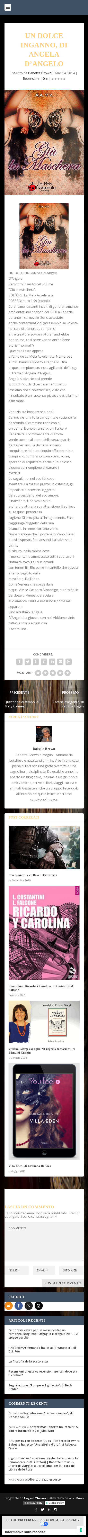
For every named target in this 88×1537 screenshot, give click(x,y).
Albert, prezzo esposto (44, 1479)
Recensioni (31, 78)
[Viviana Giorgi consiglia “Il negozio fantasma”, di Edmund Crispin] (44, 1022)
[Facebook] (19, 1306)
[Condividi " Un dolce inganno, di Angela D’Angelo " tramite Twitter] (28, 662)
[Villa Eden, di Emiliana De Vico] (44, 1111)
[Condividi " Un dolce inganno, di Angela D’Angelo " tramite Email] (60, 662)
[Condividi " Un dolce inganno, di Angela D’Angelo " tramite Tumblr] (36, 662)
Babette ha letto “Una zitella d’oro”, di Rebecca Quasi (43, 1446)
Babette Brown (39, 73)
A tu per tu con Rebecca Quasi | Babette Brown (42, 1441)
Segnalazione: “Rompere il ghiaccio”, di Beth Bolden (40, 1387)
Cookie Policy (56, 1502)
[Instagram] (39, 1306)
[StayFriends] (9, 1306)
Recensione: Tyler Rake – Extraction (33, 875)
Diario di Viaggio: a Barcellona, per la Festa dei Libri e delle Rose (42, 1467)
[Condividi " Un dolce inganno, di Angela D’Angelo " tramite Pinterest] (44, 662)
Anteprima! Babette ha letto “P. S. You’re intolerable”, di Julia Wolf (44, 1428)
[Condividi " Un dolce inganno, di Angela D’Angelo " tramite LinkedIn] (52, 662)
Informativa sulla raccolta (25, 1532)
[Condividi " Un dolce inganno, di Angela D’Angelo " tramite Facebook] (19, 662)
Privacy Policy (34, 1502)
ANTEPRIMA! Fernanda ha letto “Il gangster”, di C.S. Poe (42, 1349)
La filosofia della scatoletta (28, 1361)
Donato (14, 1413)
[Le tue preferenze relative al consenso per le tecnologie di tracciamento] (81, 1530)
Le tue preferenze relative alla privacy (43, 1520)
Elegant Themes (35, 1498)
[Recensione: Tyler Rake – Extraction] (44, 847)
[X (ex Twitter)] (29, 1306)
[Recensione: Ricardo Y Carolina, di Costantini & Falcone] (44, 933)
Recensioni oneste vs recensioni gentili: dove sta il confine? (43, 1373)
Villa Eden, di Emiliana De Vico (30, 1166)
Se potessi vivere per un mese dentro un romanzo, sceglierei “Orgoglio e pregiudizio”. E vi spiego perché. (43, 1333)
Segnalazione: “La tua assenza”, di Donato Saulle (41, 1415)
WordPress (76, 1498)
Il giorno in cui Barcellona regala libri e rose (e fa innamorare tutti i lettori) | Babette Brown (43, 1460)
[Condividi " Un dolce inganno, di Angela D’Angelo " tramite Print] (68, 662)
